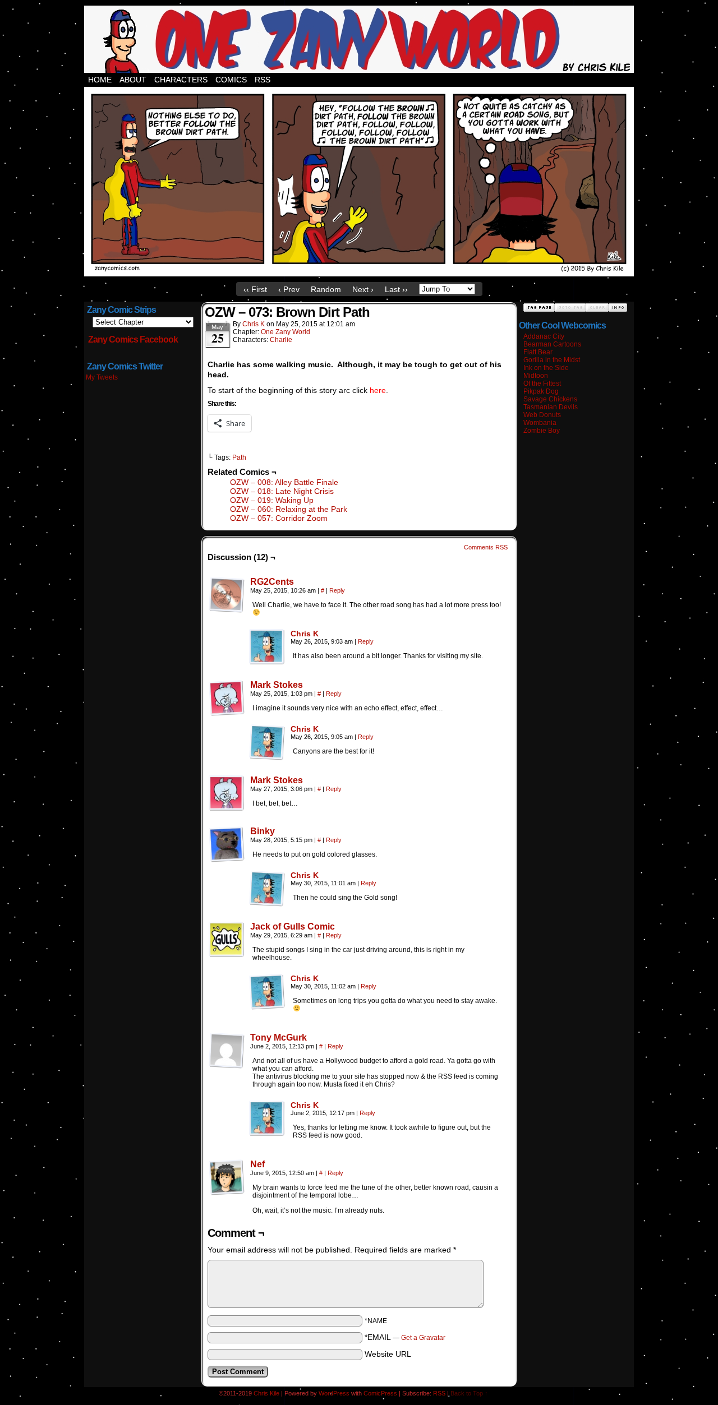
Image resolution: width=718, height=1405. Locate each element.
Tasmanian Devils (550, 407)
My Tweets (102, 377)
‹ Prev (289, 289)
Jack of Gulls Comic (292, 926)
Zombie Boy (541, 431)
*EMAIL (405, 1337)
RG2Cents (272, 581)
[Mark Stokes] (227, 713)
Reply (337, 590)
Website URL (388, 1353)
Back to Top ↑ (469, 1393)
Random (326, 289)
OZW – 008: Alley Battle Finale (284, 482)
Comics (231, 79)
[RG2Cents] (227, 610)
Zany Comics (359, 39)
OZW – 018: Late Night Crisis (282, 491)
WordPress (334, 1393)
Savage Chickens (550, 399)
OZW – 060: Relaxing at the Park (288, 509)
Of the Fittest (542, 383)
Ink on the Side (546, 368)
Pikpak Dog (541, 391)
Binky (262, 831)
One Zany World (285, 332)
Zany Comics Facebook (133, 339)
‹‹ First (255, 289)
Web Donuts (542, 415)
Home (100, 79)
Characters (181, 79)
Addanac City (543, 336)
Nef (257, 1164)
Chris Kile (266, 1393)
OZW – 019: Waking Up (272, 500)
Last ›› (396, 289)
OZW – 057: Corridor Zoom (279, 518)
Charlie (281, 340)
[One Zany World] (359, 273)
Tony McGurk (278, 1037)
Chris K (253, 324)
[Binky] (227, 859)
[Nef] (227, 1192)
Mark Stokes (276, 685)
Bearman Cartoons (552, 344)
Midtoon (535, 376)
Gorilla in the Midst (551, 360)
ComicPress (380, 1393)
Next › (363, 289)
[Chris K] (267, 662)
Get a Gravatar (423, 1338)
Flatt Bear (538, 352)
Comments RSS (486, 547)
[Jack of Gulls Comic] (227, 954)
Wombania (539, 423)
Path (239, 457)
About (132, 79)
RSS (262, 79)
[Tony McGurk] (227, 1065)
